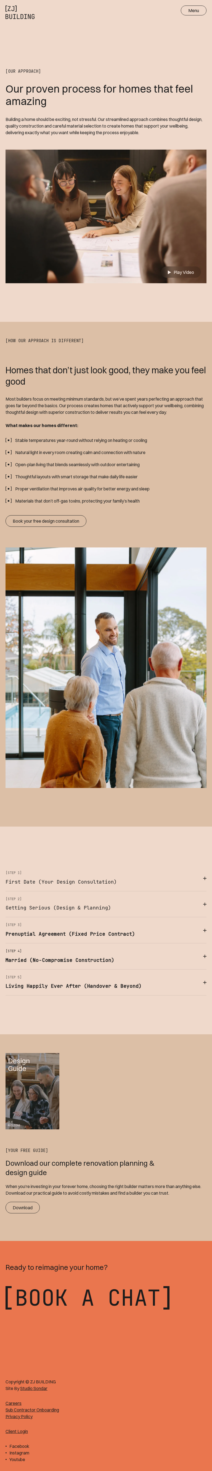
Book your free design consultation (46, 521)
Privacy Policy (19, 1416)
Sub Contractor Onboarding (32, 1410)
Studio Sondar (33, 1388)
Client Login (17, 1431)
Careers (14, 1403)
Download (23, 1207)
